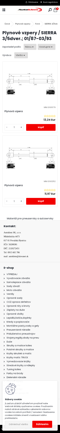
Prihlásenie (33, 2)
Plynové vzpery (22, 23)
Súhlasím (42, 424)
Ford (37, 23)
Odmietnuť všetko (18, 424)
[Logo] (30, 10)
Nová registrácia (50, 2)
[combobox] (30, 47)
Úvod (7, 23)
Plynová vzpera (13, 111)
